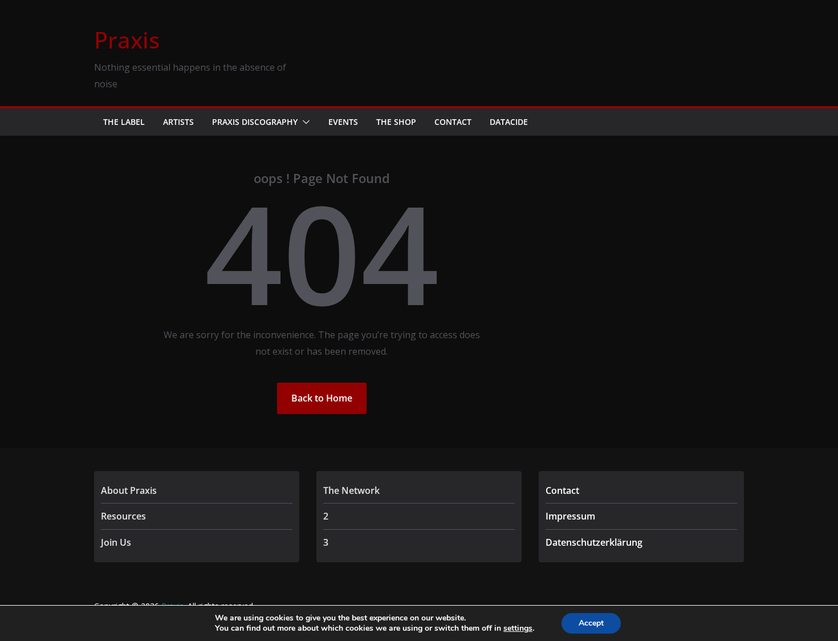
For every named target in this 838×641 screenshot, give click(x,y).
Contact (452, 121)
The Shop (396, 121)
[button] (304, 122)
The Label (124, 121)
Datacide (509, 121)
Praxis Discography (255, 121)
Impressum (570, 516)
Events (343, 121)
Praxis (127, 39)
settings (517, 628)
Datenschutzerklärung (594, 542)
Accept (591, 623)
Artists (178, 121)
